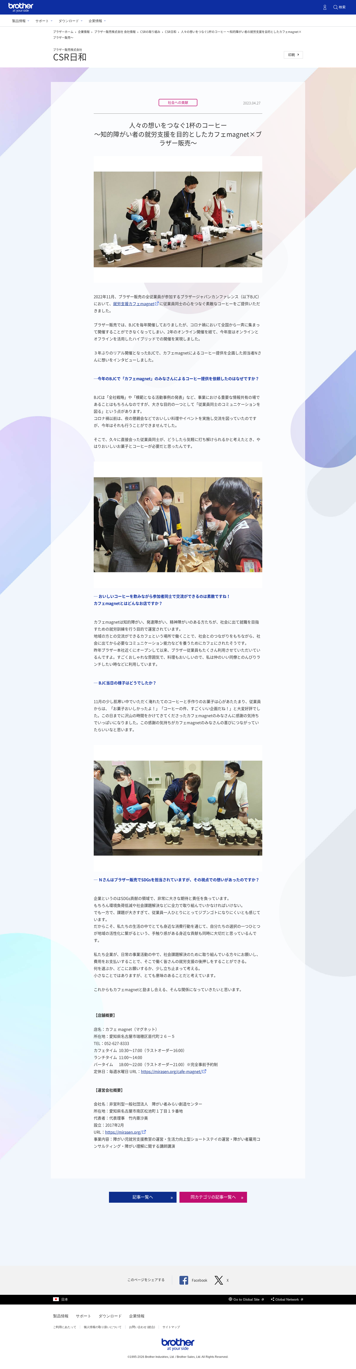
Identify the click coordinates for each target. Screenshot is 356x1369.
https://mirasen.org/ (123, 1132)
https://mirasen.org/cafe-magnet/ (171, 1071)
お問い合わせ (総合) (142, 1327)
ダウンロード (69, 21)
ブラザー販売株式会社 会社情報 (115, 31)
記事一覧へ (142, 1197)
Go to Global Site (247, 1299)
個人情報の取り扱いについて (103, 1327)
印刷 (292, 54)
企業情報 (95, 21)
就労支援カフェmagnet (133, 304)
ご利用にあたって (64, 1327)
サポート (42, 21)
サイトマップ (171, 1327)
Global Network (287, 1299)
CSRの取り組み (150, 31)
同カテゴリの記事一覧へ (213, 1197)
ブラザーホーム (63, 31)
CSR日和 (171, 31)
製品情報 (19, 21)
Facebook (199, 1280)
